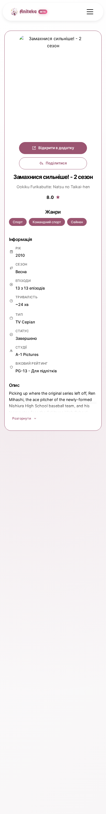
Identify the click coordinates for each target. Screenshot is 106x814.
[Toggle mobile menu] (90, 11)
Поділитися (56, 163)
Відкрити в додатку (56, 148)
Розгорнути (21, 418)
